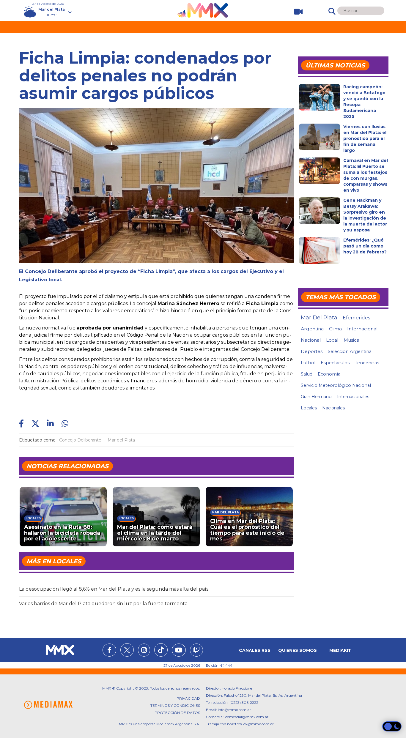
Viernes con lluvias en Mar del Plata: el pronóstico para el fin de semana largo (364, 138)
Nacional (311, 340)
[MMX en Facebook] (109, 651)
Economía (329, 374)
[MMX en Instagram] (144, 651)
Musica (351, 340)
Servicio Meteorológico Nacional (336, 385)
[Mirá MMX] (296, 11)
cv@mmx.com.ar (258, 724)
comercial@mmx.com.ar (246, 717)
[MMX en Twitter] (127, 650)
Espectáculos (335, 362)
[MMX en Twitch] (196, 651)
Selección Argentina (350, 351)
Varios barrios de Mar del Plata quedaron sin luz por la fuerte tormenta (103, 603)
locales (309, 408)
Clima (335, 329)
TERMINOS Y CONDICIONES (175, 705)
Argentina (312, 329)
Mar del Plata (121, 440)
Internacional (362, 329)
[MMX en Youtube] (179, 651)
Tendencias (367, 362)
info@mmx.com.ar (234, 709)
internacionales (353, 396)
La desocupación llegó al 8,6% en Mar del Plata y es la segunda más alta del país (113, 589)
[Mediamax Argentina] (48, 705)
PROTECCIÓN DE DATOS (177, 712)
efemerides (356, 318)
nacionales (333, 408)
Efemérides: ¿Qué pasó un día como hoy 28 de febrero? (365, 246)
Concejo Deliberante (80, 440)
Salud (306, 374)
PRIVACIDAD (188, 698)
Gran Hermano (316, 396)
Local (332, 340)
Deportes (311, 351)
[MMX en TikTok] (161, 650)
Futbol (308, 362)
